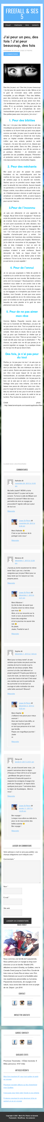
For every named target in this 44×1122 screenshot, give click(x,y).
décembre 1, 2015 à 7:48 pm (26, 654)
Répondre (11, 511)
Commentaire (9, 859)
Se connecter (30, 1118)
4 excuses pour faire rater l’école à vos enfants (21, 1092)
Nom (6, 886)
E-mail (6, 897)
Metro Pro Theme (24, 1116)
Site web (7, 908)
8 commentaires (11, 54)
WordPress (21, 1118)
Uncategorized (20, 464)
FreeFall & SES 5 (22, 14)
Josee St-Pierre (25, 520)
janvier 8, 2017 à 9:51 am (24, 762)
